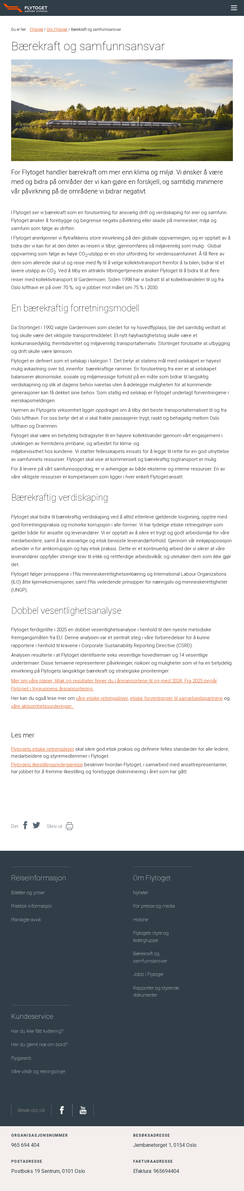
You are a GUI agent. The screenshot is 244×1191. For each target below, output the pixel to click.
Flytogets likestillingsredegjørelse (47, 765)
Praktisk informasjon (31, 906)
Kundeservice (32, 1016)
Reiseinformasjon (38, 878)
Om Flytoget (57, 29)
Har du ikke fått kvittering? (37, 1031)
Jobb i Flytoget (148, 974)
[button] (67, 826)
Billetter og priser (28, 893)
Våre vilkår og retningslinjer (38, 1071)
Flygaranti (21, 1058)
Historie (140, 920)
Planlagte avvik (26, 920)
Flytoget (36, 29)
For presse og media (154, 906)
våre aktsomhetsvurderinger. (42, 706)
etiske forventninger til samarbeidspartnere (176, 698)
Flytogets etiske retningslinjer (42, 749)
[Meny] (234, 7)
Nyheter (140, 893)
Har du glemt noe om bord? (39, 1044)
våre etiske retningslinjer (102, 698)
